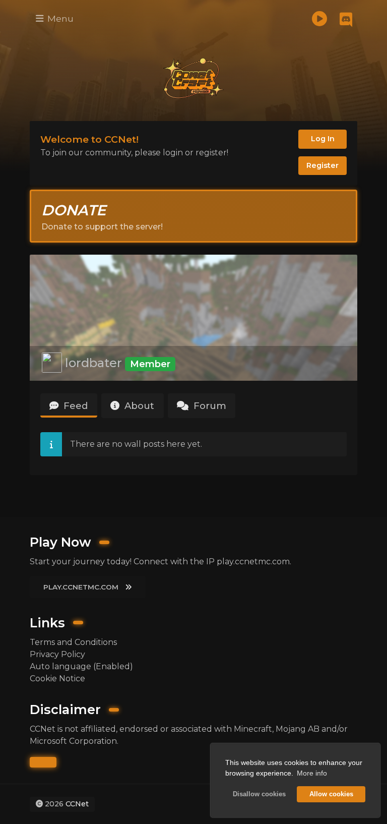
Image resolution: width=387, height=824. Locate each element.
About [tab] (138, 405)
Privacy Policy (57, 654)
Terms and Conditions (73, 642)
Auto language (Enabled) (81, 666)
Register (322, 165)
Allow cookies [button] (331, 794)
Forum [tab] (208, 405)
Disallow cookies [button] (259, 794)
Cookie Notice (57, 678)
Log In (323, 138)
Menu (59, 18)
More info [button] (312, 773)
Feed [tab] (74, 405)
